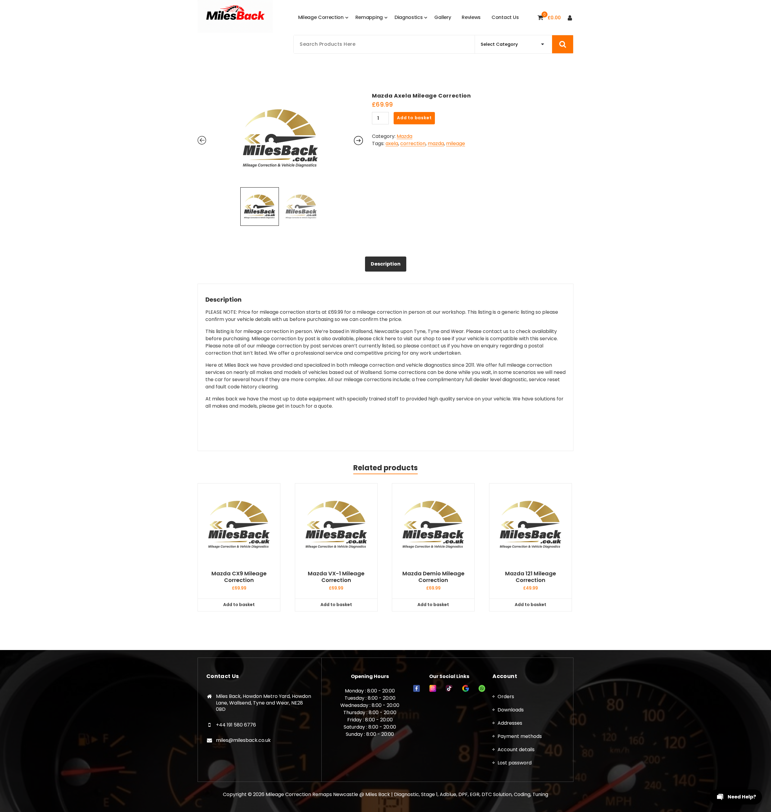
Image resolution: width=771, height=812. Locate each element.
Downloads (511, 709)
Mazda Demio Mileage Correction (433, 576)
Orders (506, 696)
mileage (455, 143)
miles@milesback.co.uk (243, 740)
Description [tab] (386, 263)
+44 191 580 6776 (236, 724)
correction (413, 143)
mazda (436, 143)
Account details (516, 749)
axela (392, 143)
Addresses (510, 723)
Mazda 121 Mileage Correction (530, 576)
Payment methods (520, 736)
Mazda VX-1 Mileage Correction (336, 576)
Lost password (515, 762)
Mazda (404, 136)
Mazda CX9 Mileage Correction (239, 576)
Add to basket (414, 118)
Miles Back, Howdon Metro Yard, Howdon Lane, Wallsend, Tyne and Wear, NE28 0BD (263, 703)
